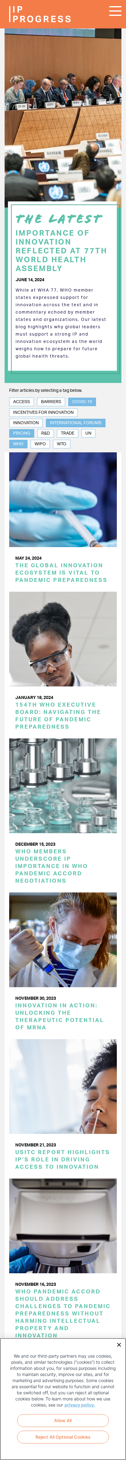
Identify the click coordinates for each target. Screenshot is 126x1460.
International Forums (76, 423)
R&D (45, 433)
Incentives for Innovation (43, 412)
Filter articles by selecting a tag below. (45, 390)
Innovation (26, 423)
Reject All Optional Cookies (63, 1437)
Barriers (51, 402)
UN (88, 433)
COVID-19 (82, 402)
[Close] (117, 1344)
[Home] (27, 14)
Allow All (63, 1420)
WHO (18, 444)
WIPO (40, 444)
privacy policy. (80, 1404)
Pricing (21, 433)
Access (21, 402)
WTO (61, 444)
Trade (67, 433)
